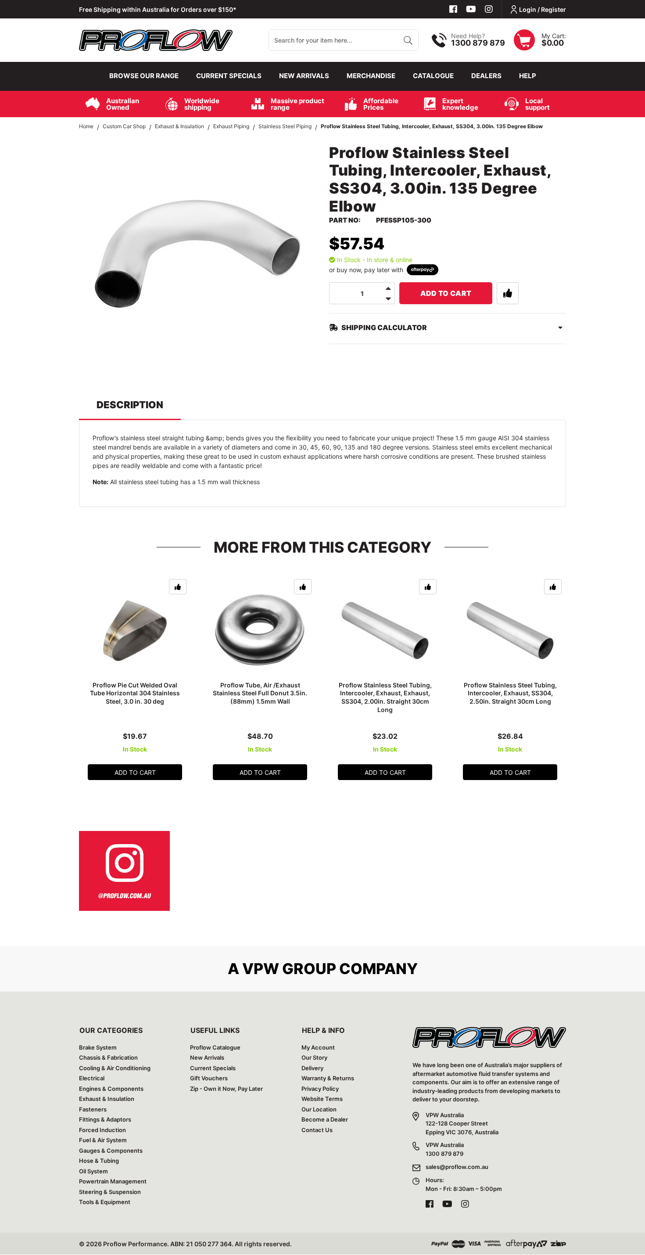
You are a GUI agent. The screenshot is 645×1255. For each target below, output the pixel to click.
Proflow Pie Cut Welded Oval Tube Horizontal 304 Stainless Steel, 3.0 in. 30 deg (135, 693)
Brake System (98, 1047)
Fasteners (93, 1109)
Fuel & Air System (103, 1140)
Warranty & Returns (327, 1078)
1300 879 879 (478, 42)
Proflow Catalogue (215, 1047)
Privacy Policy (320, 1088)
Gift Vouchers (209, 1078)
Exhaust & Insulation (106, 1098)
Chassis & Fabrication (108, 1057)
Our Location (319, 1109)
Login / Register (542, 9)
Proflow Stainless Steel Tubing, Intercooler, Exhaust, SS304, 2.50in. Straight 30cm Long (510, 693)
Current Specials (229, 76)
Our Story (314, 1057)
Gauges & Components (111, 1150)
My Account (318, 1047)
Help (527, 76)
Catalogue (433, 76)
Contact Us (317, 1129)
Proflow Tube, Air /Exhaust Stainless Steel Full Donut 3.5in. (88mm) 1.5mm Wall (260, 693)
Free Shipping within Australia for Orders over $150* (157, 9)
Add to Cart (446, 293)
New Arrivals (304, 76)
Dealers (486, 76)
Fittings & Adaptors (105, 1119)
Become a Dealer (324, 1119)
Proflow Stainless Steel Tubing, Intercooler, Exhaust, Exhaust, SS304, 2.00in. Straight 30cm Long (385, 697)
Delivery (312, 1068)
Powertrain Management (113, 1181)
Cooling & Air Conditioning (114, 1068)
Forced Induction (102, 1129)
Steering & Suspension (110, 1191)
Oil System (93, 1171)
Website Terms (322, 1098)
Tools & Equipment (104, 1201)
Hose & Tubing (99, 1160)
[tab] (130, 409)
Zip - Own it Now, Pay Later (226, 1088)
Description (130, 404)
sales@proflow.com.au (457, 1166)
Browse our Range (144, 76)
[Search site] (408, 40)
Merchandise (371, 76)
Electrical (91, 1078)
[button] (508, 293)
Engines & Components (111, 1088)
